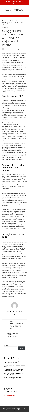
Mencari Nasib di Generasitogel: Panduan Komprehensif (12, 378)
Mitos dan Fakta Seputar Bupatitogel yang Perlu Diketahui (13, 374)
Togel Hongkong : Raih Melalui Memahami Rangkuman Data (12, 334)
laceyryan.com (14, 9)
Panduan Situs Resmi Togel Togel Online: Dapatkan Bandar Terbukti (16, 325)
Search (6, 345)
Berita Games (5, 27)
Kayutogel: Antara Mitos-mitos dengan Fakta (14, 365)
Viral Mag (12, 410)
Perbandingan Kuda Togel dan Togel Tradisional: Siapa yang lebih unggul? (13, 370)
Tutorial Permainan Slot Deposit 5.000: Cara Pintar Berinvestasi (14, 361)
